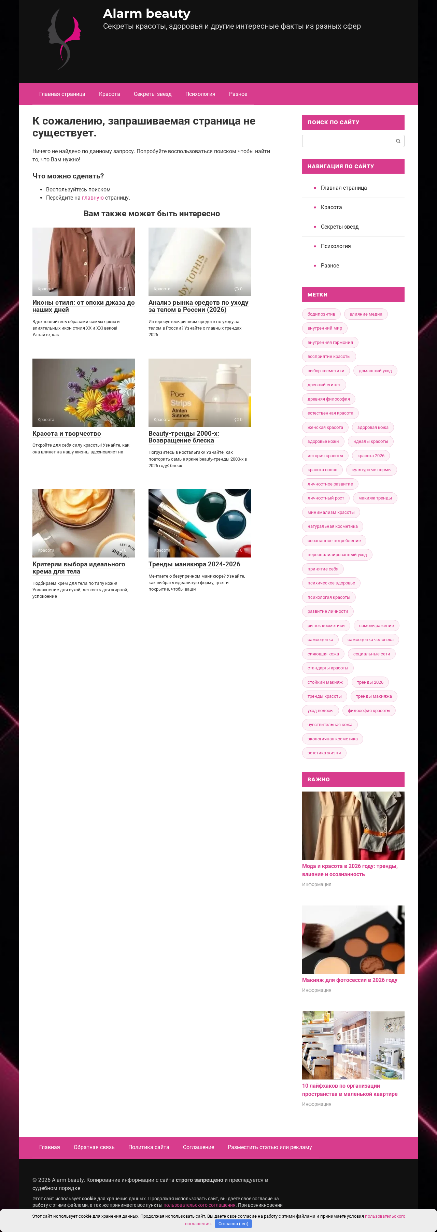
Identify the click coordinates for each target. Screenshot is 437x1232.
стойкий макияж (325, 682)
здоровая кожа (373, 427)
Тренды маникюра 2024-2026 (194, 564)
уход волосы (321, 710)
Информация (317, 884)
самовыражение (376, 625)
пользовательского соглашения (200, 1205)
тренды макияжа (374, 696)
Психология (200, 94)
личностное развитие (330, 484)
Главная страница (62, 94)
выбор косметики (326, 370)
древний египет (324, 384)
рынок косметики (326, 625)
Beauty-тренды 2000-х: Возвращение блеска (184, 437)
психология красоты (329, 597)
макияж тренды (375, 498)
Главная (49, 1147)
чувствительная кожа (330, 724)
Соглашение (198, 1147)
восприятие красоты (329, 356)
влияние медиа (366, 314)
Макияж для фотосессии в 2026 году (349, 980)
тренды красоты (325, 696)
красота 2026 (370, 455)
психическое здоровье (331, 582)
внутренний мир (325, 328)
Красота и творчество (66, 433)
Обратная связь (94, 1147)
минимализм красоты (331, 512)
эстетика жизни (324, 752)
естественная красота (330, 413)
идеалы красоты (370, 441)
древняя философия (329, 399)
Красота (109, 94)
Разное (238, 94)
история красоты (325, 455)
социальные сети (371, 653)
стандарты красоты (328, 667)
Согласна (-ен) (233, 1223)
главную (93, 197)
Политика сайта (148, 1147)
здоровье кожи (323, 441)
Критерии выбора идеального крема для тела (78, 567)
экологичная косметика (333, 738)
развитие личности (328, 611)
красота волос (322, 469)
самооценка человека (371, 639)
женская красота (325, 427)
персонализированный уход (337, 554)
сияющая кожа (323, 653)
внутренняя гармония (330, 342)
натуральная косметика (333, 526)
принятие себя (323, 568)
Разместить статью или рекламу (270, 1147)
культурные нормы (372, 469)
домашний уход (375, 370)
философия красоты (369, 710)
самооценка (320, 639)
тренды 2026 (370, 682)
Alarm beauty (147, 13)
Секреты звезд (153, 94)
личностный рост (326, 498)
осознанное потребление (334, 540)
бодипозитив (321, 314)
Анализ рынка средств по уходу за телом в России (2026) (199, 306)
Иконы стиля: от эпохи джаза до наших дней (83, 306)
